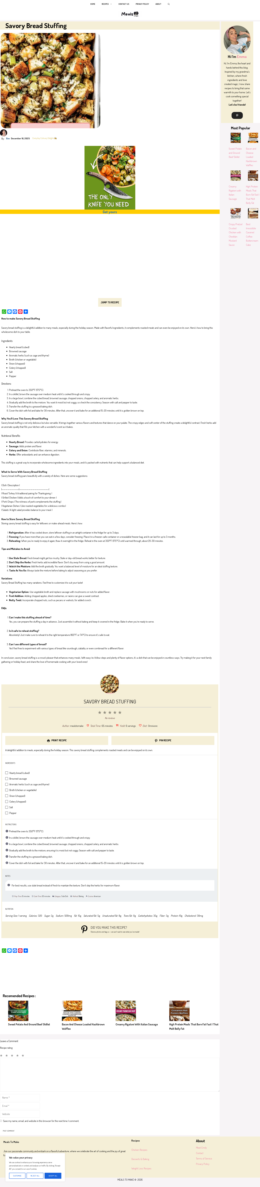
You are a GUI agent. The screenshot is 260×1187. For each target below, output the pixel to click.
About (158, 4)
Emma (242, 56)
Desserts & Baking (140, 1159)
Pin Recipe (165, 740)
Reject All (35, 1176)
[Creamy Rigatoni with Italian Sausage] (126, 1011)
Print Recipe (59, 740)
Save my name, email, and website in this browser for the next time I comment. (41, 1121)
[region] (35, 1167)
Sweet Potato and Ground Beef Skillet (29, 1024)
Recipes (105, 4)
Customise (17, 1176)
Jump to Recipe (110, 302)
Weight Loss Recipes (141, 1168)
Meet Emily (201, 1147)
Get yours (110, 211)
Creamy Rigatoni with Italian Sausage (137, 1024)
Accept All (53, 1176)
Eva (8, 138)
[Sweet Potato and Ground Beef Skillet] (18, 1011)
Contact (199, 1153)
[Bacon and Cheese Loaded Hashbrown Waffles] (72, 1011)
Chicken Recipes (139, 1149)
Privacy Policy (142, 4)
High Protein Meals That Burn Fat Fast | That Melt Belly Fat (252, 195)
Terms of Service (204, 1158)
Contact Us (123, 4)
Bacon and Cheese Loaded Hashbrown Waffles (251, 157)
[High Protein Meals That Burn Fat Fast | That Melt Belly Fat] (179, 1011)
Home (92, 4)
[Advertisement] (82, 257)
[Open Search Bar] (169, 4)
